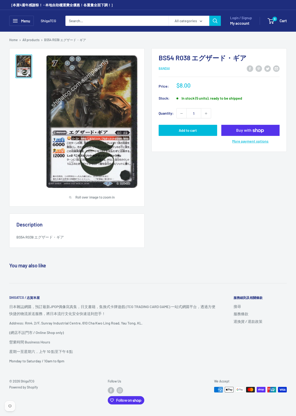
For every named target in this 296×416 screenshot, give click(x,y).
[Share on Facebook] (250, 68)
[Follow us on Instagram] (120, 390)
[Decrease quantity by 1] (181, 113)
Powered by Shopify (23, 387)
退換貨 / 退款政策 (248, 321)
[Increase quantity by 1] (206, 113)
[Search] (215, 21)
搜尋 (237, 306)
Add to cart (188, 130)
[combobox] (117, 21)
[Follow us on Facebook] (111, 390)
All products (31, 40)
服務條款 (241, 314)
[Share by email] (276, 68)
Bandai (164, 69)
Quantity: (166, 113)
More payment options (250, 141)
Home (13, 40)
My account (239, 23)
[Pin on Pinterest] (259, 68)
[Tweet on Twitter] (267, 68)
